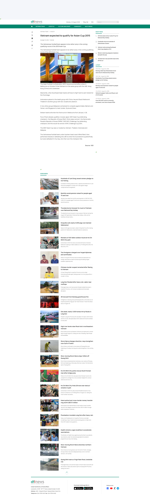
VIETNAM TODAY (40, 26)
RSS (92, 22)
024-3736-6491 (41, 493)
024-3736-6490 (52, 493)
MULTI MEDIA (88, 26)
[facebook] (32, 32)
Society (52, 31)
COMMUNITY (77, 26)
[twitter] (32, 35)
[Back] (32, 48)
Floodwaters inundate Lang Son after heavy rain (77, 415)
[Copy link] (32, 41)
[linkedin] (32, 38)
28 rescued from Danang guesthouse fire (75, 297)
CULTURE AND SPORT (64, 26)
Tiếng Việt (85, 22)
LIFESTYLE (51, 26)
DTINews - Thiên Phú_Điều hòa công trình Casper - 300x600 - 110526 (107, 108)
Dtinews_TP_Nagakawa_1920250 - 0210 (75, 1)
